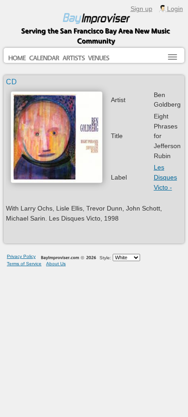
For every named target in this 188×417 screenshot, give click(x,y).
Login (175, 8)
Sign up (141, 8)
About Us (56, 263)
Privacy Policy (21, 256)
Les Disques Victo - (165, 177)
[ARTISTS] (74, 58)
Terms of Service (24, 263)
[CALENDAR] (44, 58)
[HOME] (17, 58)
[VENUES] (99, 58)
